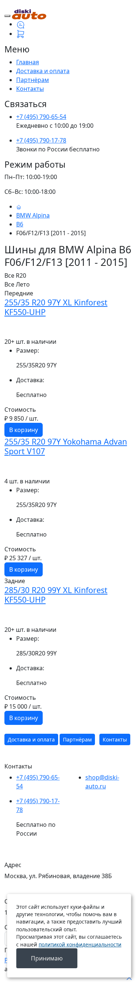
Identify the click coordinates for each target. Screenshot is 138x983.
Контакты (30, 89)
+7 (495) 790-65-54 (41, 117)
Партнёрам (32, 80)
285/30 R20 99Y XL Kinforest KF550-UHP (55, 595)
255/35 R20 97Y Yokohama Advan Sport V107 (65, 446)
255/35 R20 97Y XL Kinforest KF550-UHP (55, 307)
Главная (27, 62)
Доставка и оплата (43, 71)
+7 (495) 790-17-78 (41, 140)
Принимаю (47, 958)
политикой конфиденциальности (80, 944)
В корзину (23, 430)
